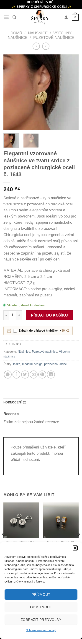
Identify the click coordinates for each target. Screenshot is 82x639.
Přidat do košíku (49, 315)
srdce (63, 364)
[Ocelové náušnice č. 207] (21, 520)
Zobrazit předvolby (41, 620)
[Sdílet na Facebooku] (16, 375)
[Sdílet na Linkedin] (51, 375)
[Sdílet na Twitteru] (25, 375)
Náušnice (38, 33)
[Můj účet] (66, 17)
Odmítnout (41, 607)
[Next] (71, 92)
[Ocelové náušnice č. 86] (61, 520)
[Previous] (11, 92)
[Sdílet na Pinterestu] (42, 375)
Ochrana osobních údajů (41, 630)
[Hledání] (14, 17)
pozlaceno (51, 364)
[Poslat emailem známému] (34, 375)
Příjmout (41, 594)
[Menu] (6, 17)
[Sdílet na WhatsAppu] (8, 375)
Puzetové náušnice (53, 37)
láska (16, 364)
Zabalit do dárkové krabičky (44, 330)
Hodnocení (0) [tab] (14, 402)
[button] (75, 548)
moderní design (32, 364)
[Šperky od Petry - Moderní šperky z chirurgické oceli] (40, 17)
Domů (16, 33)
